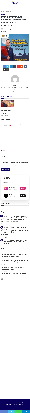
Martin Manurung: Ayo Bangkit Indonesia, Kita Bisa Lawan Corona (7, 111)
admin (4, 29)
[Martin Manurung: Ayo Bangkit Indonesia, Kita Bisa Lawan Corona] (7, 103)
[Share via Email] (4, 69)
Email (3, 150)
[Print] (7, 69)
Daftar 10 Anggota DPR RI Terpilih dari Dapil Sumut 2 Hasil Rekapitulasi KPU (19, 218)
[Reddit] (21, 66)
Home (3, 11)
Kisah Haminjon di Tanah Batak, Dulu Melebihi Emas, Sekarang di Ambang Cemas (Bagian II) (19, 230)
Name (3, 144)
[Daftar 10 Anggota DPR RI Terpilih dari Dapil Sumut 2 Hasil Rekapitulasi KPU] (5, 221)
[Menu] (28, 3)
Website (3, 156)
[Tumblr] (14, 66)
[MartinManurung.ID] (15, 3)
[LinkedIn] (11, 66)
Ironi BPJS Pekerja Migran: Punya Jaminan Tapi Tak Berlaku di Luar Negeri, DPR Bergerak (16, 241)
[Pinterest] (18, 66)
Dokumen (8, 11)
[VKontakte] (25, 66)
